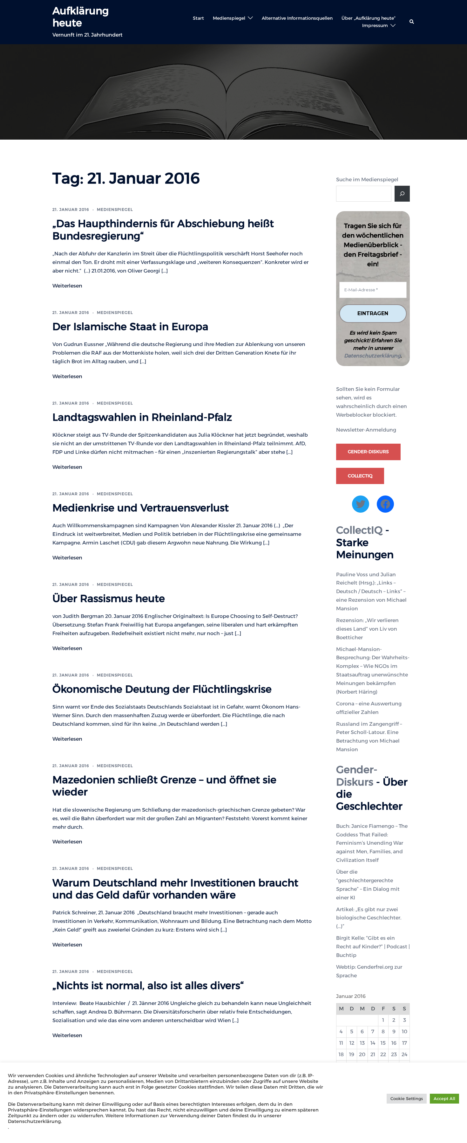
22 (383, 1054)
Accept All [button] (444, 1098)
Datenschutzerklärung (372, 356)
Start (198, 18)
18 (341, 1054)
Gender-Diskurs (368, 451)
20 (362, 1054)
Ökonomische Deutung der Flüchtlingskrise (162, 689)
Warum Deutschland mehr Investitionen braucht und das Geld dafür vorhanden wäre (175, 888)
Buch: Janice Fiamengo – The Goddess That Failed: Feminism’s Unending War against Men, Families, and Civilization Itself (372, 843)
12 (351, 1043)
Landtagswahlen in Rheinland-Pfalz (142, 417)
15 (383, 1043)
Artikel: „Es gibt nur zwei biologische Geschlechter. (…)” (368, 918)
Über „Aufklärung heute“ (369, 18)
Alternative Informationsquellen (297, 18)
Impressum (375, 25)
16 (393, 1043)
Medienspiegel (229, 18)
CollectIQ (360, 476)
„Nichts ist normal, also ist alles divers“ (148, 985)
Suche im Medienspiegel (367, 180)
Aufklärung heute (80, 16)
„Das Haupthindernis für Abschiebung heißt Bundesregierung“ (163, 229)
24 (405, 1054)
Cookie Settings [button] (406, 1098)
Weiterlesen (67, 286)
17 (404, 1043)
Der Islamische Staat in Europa (130, 326)
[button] (412, 21)
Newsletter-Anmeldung (366, 430)
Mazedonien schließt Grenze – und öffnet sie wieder (164, 785)
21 (372, 1054)
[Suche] (402, 194)
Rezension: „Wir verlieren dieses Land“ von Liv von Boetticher (367, 629)
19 (351, 1054)
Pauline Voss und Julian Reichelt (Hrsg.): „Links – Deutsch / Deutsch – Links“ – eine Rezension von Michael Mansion (371, 592)
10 (404, 1032)
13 (362, 1043)
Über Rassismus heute (108, 598)
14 (373, 1043)
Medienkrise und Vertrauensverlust (140, 508)
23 (394, 1054)
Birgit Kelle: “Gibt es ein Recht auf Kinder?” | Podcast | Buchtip (373, 946)
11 (341, 1043)
